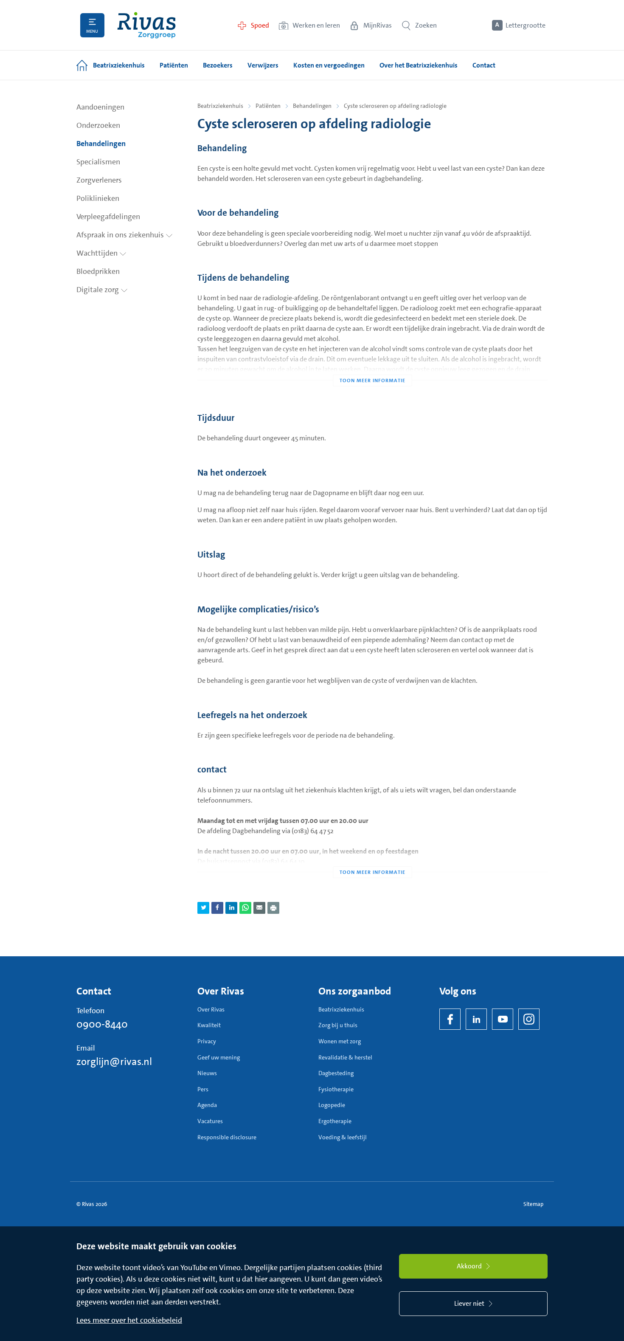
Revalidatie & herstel (345, 1057)
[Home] (146, 25)
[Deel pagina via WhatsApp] (245, 908)
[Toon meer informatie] (372, 363)
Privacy (206, 1041)
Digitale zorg (98, 290)
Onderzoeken (98, 125)
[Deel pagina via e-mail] (259, 908)
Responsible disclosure (226, 1137)
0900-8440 (102, 1024)
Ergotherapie (334, 1121)
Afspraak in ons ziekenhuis (121, 235)
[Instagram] (529, 1019)
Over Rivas (211, 1009)
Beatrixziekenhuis (220, 106)
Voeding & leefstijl (342, 1137)
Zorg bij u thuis (337, 1025)
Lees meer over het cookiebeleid (129, 1320)
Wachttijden (97, 253)
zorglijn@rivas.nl (114, 1061)
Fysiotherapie (336, 1089)
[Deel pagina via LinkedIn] (231, 908)
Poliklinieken (97, 198)
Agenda (207, 1105)
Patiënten (268, 106)
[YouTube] (502, 1019)
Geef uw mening (218, 1057)
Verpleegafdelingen (108, 216)
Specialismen (98, 162)
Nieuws (207, 1073)
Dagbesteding (336, 1073)
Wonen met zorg (339, 1041)
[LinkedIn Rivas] (476, 1019)
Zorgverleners (99, 180)
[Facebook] (450, 1019)
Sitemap (533, 1204)
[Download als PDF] (273, 908)
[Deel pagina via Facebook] (217, 908)
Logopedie (331, 1105)
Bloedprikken (98, 271)
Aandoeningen (100, 107)
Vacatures (210, 1121)
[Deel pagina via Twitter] (203, 908)
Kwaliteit (209, 1025)
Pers (202, 1089)
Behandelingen (101, 143)
